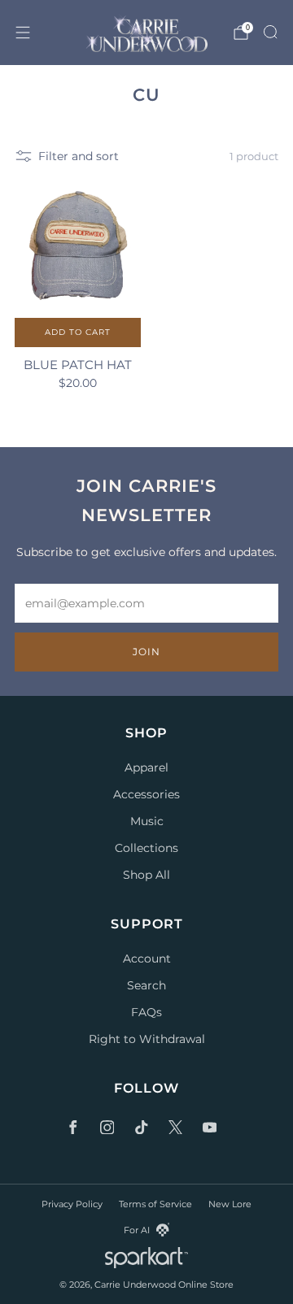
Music (147, 821)
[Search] (270, 32)
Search (146, 985)
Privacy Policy (72, 1204)
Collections (146, 848)
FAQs (146, 1012)
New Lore (229, 1204)
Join (146, 651)
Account (147, 958)
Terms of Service (155, 1204)
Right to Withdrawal (147, 1039)
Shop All (146, 874)
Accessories (146, 794)
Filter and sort (78, 156)
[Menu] (23, 32)
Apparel (146, 767)
